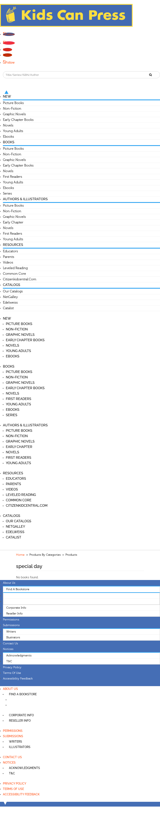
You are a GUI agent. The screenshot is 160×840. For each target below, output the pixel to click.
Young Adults (13, 131)
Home (20, 555)
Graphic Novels (14, 114)
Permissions (11, 619)
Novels (8, 125)
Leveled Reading (15, 268)
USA (9, 595)
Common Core (14, 274)
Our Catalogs (13, 291)
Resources (13, 245)
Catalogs (11, 285)
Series (7, 193)
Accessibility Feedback (18, 678)
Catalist (8, 308)
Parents (8, 257)
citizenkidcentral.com (19, 279)
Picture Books (13, 103)
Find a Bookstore (17, 589)
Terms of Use (12, 673)
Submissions (11, 625)
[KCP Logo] (66, 25)
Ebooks (8, 137)
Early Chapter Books (18, 120)
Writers (11, 631)
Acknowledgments (18, 655)
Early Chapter (13, 222)
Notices (8, 649)
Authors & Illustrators (25, 199)
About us (9, 583)
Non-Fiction (12, 108)
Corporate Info (16, 607)
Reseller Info (14, 613)
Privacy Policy (12, 667)
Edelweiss (10, 302)
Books (8, 142)
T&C (9, 661)
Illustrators (13, 637)
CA (8, 601)
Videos (8, 262)
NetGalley (10, 297)
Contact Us (10, 643)
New (7, 96)
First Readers (12, 177)
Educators (10, 251)
